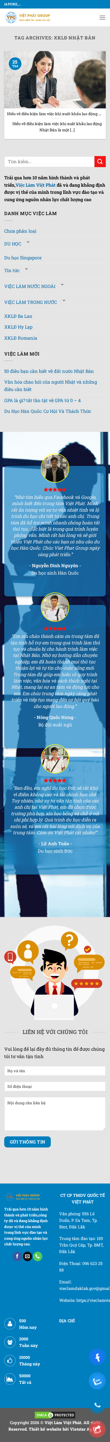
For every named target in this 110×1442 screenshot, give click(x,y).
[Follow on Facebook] (17, 1256)
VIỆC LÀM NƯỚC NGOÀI (29, 286)
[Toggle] (28, 241)
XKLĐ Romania (20, 338)
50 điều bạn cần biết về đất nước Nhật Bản (49, 371)
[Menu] (102, 17)
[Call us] (37, 1256)
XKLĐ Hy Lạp (18, 327)
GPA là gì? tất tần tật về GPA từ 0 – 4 (42, 400)
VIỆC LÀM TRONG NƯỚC (30, 302)
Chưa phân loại (20, 231)
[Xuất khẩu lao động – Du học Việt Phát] (28, 17)
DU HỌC (12, 244)
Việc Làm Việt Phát (36, 185)
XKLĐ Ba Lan (18, 316)
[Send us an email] (27, 1256)
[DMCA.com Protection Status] (55, 1414)
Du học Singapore (22, 257)
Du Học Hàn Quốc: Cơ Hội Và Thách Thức (47, 411)
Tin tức (11, 270)
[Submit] (100, 161)
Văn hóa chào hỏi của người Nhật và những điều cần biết (50, 385)
